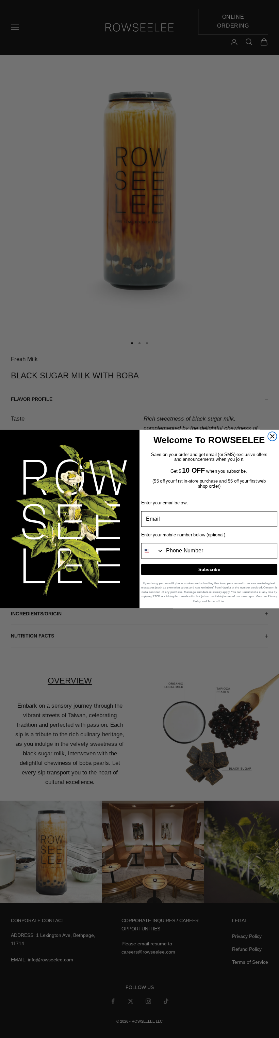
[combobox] (152, 550)
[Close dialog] (272, 436)
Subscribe (209, 569)
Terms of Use (216, 600)
